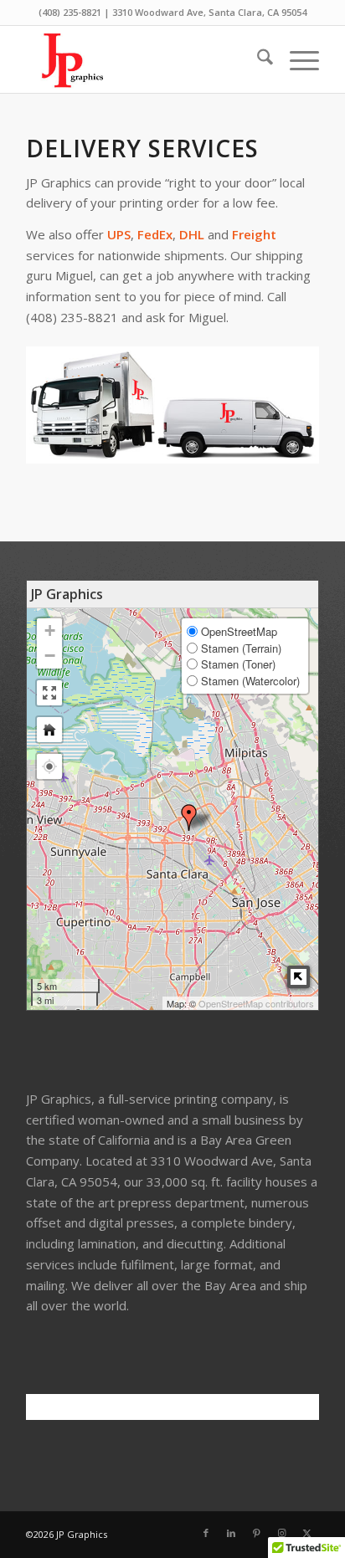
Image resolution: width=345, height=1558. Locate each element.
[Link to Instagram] (281, 1532)
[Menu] (296, 59)
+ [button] (49, 630)
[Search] (256, 59)
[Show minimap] (298, 977)
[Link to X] (306, 1532)
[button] (49, 766)
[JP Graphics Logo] (143, 59)
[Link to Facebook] (206, 1532)
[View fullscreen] (49, 692)
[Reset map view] (49, 729)
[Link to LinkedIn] (231, 1532)
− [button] (49, 655)
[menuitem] (256, 59)
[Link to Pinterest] (256, 1532)
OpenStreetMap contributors (256, 1003)
